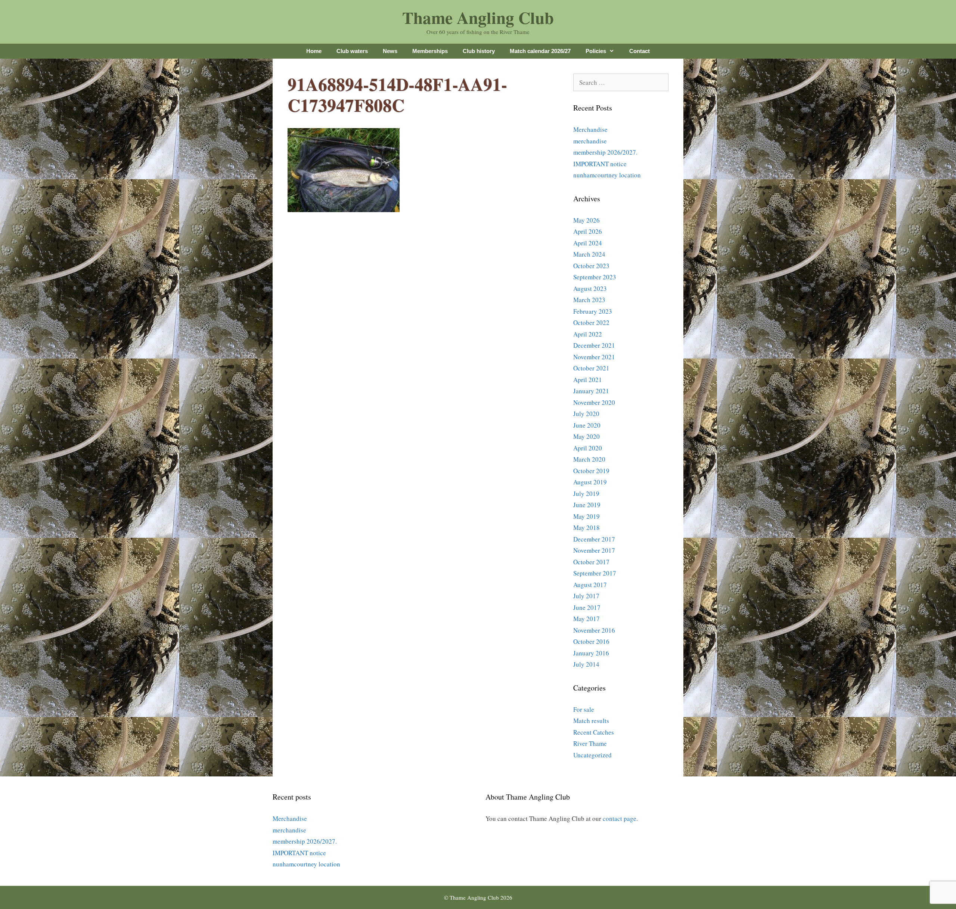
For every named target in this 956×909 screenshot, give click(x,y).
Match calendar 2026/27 (540, 51)
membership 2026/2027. (605, 152)
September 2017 (594, 573)
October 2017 (591, 562)
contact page (619, 818)
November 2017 (594, 550)
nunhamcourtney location (607, 175)
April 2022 (587, 334)
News (390, 51)
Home (314, 51)
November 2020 (594, 402)
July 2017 (586, 596)
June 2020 (586, 425)
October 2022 (591, 322)
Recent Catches (593, 732)
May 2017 (586, 618)
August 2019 (590, 482)
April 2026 (587, 231)
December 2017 (594, 539)
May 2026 (586, 220)
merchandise (590, 141)
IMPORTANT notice (600, 163)
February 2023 (592, 311)
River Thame (590, 743)
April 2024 (587, 243)
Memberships (430, 51)
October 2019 (591, 470)
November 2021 (594, 357)
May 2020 (586, 436)
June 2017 (586, 607)
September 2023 (594, 277)
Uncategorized (592, 755)
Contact (639, 51)
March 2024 (589, 254)
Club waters (352, 51)
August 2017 (590, 584)
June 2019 (586, 504)
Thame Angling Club (478, 17)
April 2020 (587, 448)
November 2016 (594, 630)
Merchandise (590, 129)
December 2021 (594, 345)
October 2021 (591, 368)
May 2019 (586, 516)
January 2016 (591, 653)
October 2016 (591, 641)
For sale (583, 709)
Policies (596, 51)
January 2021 (591, 391)
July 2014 (586, 664)
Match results (591, 720)
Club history (479, 51)
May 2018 (586, 527)
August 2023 (590, 288)
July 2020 (586, 413)
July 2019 (586, 493)
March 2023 (589, 299)
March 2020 (589, 459)
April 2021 (587, 379)
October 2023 (591, 265)
